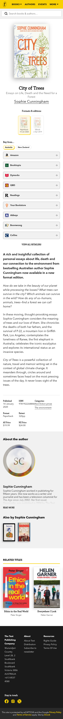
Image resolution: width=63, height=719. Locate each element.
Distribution (30, 644)
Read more (9, 507)
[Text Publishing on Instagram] (13, 701)
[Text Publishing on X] (19, 701)
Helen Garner (47, 615)
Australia (8, 147)
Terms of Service (24, 714)
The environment (43, 407)
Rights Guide (50, 640)
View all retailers (31, 244)
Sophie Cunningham (31, 101)
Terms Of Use (50, 648)
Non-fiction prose (43, 403)
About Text (29, 640)
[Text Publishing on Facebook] (7, 701)
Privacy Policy (50, 644)
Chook (47, 714)
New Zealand (23, 147)
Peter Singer (16, 615)
